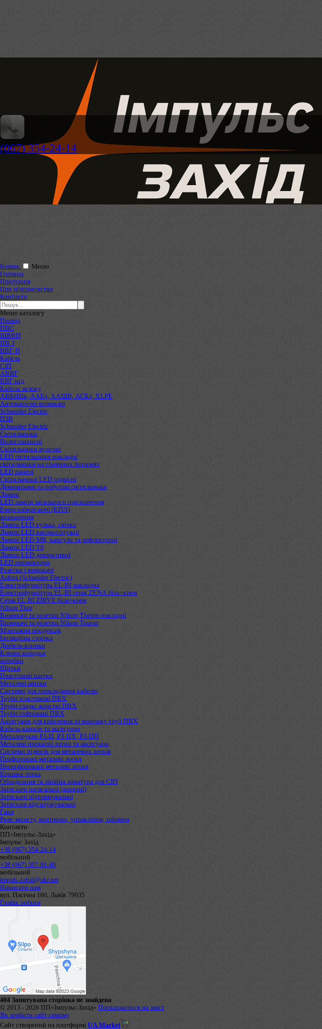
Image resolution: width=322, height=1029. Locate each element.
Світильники (18, 433)
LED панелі (17, 471)
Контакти (13, 296)
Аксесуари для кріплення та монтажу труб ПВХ (69, 721)
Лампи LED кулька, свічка (38, 524)
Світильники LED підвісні (38, 479)
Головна (11, 274)
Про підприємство (26, 289)
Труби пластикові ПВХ (33, 698)
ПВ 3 (7, 343)
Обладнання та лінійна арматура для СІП (59, 781)
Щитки (10, 668)
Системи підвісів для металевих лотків (55, 751)
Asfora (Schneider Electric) (36, 577)
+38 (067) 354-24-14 (28, 849)
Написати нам (20, 887)
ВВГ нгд (12, 381)
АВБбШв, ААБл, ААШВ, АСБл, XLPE (56, 396)
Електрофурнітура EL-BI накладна (49, 585)
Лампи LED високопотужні (39, 532)
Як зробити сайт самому (35, 1015)
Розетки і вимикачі (27, 569)
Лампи (9, 494)
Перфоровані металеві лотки (41, 758)
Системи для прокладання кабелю (49, 690)
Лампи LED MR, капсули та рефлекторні (58, 539)
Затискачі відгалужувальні (37, 804)
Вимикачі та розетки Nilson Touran (49, 622)
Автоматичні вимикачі (32, 403)
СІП (6, 365)
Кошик (10, 266)
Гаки (7, 811)
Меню (40, 266)
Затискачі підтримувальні (36, 796)
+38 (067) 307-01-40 (28, 864)
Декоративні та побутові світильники (53, 486)
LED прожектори (25, 562)
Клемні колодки (23, 653)
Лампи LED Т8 (22, 547)
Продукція (15, 281)
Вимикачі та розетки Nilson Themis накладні (63, 615)
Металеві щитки (23, 683)
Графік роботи (20, 902)
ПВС (7, 328)
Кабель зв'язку (20, 388)
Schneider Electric (24, 411)
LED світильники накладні (39, 456)
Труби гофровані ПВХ (32, 713)
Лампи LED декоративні (35, 554)
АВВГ (9, 373)
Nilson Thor (16, 607)
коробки (11, 660)
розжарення (17, 517)
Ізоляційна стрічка (26, 637)
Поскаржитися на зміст (131, 1007)
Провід (10, 320)
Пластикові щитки (26, 675)
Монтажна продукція (30, 630)
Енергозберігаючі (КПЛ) (35, 509)
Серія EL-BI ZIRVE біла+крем (43, 600)
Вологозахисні (21, 441)
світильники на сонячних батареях (49, 464)
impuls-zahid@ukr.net (29, 879)
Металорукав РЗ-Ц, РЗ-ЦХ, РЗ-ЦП (49, 736)
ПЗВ (6, 418)
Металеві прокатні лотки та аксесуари (54, 743)
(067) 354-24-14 (38, 147)
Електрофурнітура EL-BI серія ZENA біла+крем (68, 592)
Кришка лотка (20, 774)
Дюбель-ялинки (22, 645)
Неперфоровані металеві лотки (44, 766)
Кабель (10, 358)
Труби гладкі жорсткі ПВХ (38, 706)
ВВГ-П (10, 350)
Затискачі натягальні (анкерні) (43, 789)
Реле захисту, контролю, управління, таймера (64, 819)
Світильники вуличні (30, 449)
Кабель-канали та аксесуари (40, 728)
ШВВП (10, 335)
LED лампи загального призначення (52, 501)
